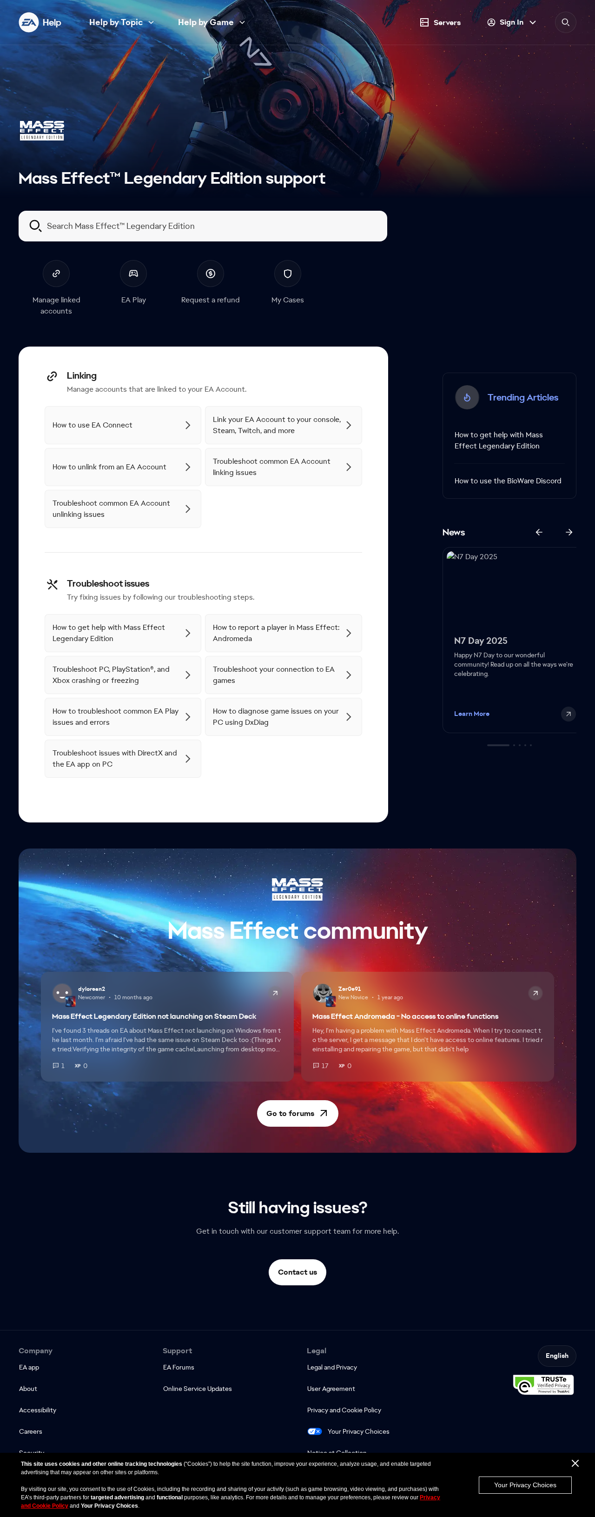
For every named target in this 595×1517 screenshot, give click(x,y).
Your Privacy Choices (359, 1431)
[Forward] (569, 532)
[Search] (565, 22)
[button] (297, 1113)
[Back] (539, 532)
